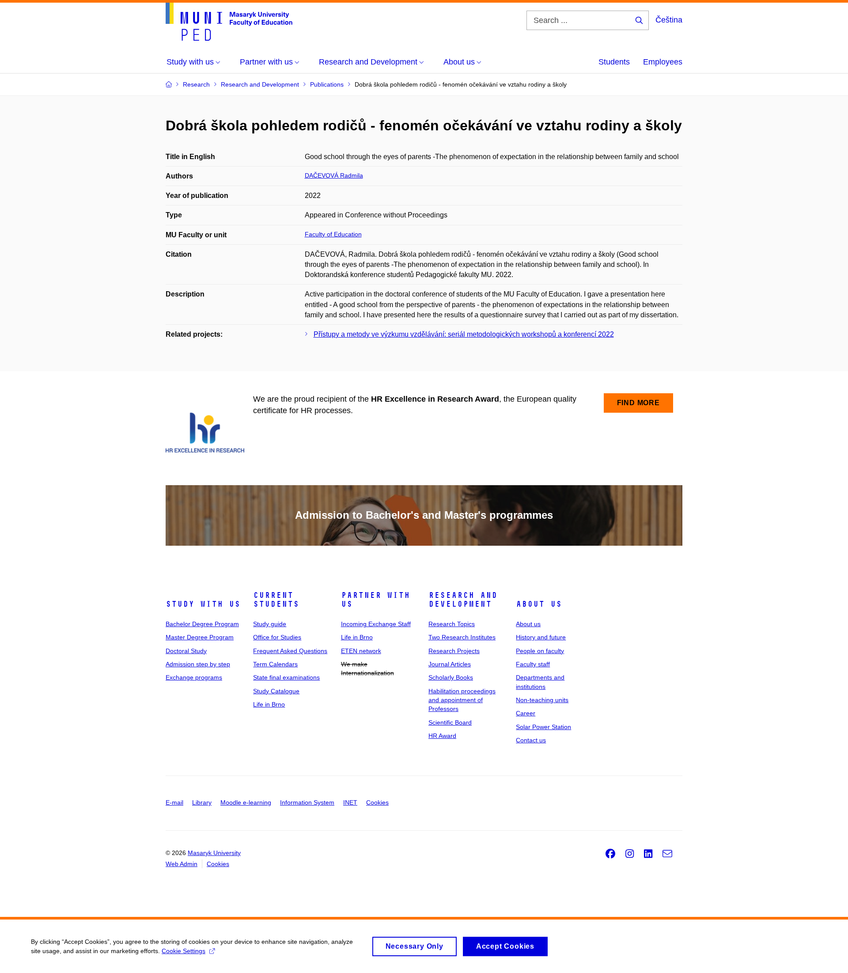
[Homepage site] (229, 22)
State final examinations (286, 677)
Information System (307, 802)
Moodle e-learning (245, 802)
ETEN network (361, 650)
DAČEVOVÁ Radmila (334, 175)
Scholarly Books (450, 677)
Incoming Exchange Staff (376, 623)
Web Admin (181, 863)
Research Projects (454, 650)
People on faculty (540, 650)
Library (202, 802)
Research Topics (451, 623)
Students (614, 61)
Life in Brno (269, 704)
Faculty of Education (333, 234)
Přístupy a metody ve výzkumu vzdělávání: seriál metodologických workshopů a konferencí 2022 (464, 334)
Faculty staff (533, 664)
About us (539, 604)
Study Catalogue (276, 691)
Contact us (531, 740)
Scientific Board (450, 722)
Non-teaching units (542, 699)
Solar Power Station (543, 726)
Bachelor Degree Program (202, 623)
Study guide (269, 623)
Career (525, 713)
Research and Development (462, 599)
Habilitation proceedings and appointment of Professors (462, 700)
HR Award (442, 735)
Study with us (203, 604)
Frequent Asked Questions (290, 650)
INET (350, 802)
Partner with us (375, 599)
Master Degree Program (200, 637)
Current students (276, 599)
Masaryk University (214, 852)
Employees (662, 61)
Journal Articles (449, 664)
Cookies (377, 802)
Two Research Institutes (462, 637)
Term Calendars (275, 664)
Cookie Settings (183, 950)
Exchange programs (194, 677)
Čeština (668, 19)
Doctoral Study (186, 650)
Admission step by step (198, 664)
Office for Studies (277, 637)
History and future (541, 637)
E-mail (174, 802)
